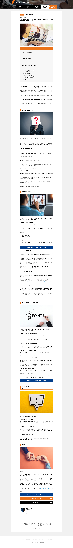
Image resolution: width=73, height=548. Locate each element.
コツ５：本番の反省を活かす (28, 71)
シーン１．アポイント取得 (28, 59)
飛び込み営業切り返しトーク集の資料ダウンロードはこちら (36, 247)
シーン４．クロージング (27, 63)
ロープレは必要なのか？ (27, 54)
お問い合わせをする (36, 502)
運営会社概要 (42, 542)
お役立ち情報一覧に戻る (36, 528)
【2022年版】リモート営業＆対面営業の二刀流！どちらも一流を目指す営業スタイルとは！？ (45, 524)
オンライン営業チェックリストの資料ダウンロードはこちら (36, 494)
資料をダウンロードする (36, 498)
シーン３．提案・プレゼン (28, 62)
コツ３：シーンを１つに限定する (29, 69)
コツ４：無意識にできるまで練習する (29, 70)
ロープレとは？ (26, 53)
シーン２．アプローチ (27, 60)
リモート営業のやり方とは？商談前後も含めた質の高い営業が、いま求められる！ (28, 524)
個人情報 (36, 542)
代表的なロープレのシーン (28, 58)
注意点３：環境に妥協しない (28, 77)
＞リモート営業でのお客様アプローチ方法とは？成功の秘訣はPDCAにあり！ (33, 268)
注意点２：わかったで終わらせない (29, 76)
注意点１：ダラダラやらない (28, 75)
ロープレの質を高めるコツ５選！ (29, 65)
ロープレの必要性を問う (28, 52)
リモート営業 (23, 17)
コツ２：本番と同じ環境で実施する (29, 68)
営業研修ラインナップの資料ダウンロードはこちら (36, 380)
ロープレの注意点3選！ (27, 73)
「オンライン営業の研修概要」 (45, 488)
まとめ (24, 79)
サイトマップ (31, 542)
